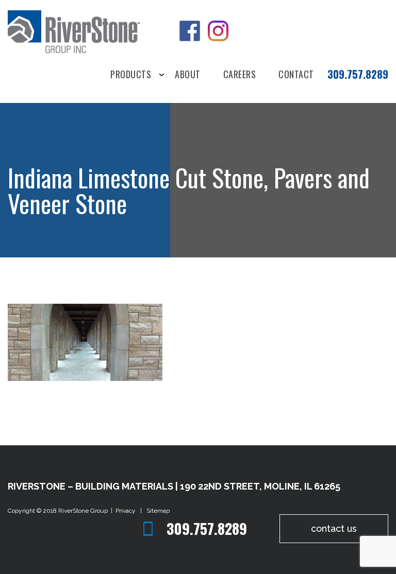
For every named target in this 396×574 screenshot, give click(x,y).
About (188, 74)
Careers (239, 74)
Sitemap (158, 510)
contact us (334, 528)
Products (130, 74)
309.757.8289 (357, 74)
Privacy (127, 510)
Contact (296, 74)
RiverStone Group (83, 510)
